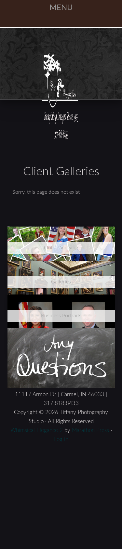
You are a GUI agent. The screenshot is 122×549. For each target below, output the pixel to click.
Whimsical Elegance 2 (36, 362)
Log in (61, 371)
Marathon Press (90, 362)
